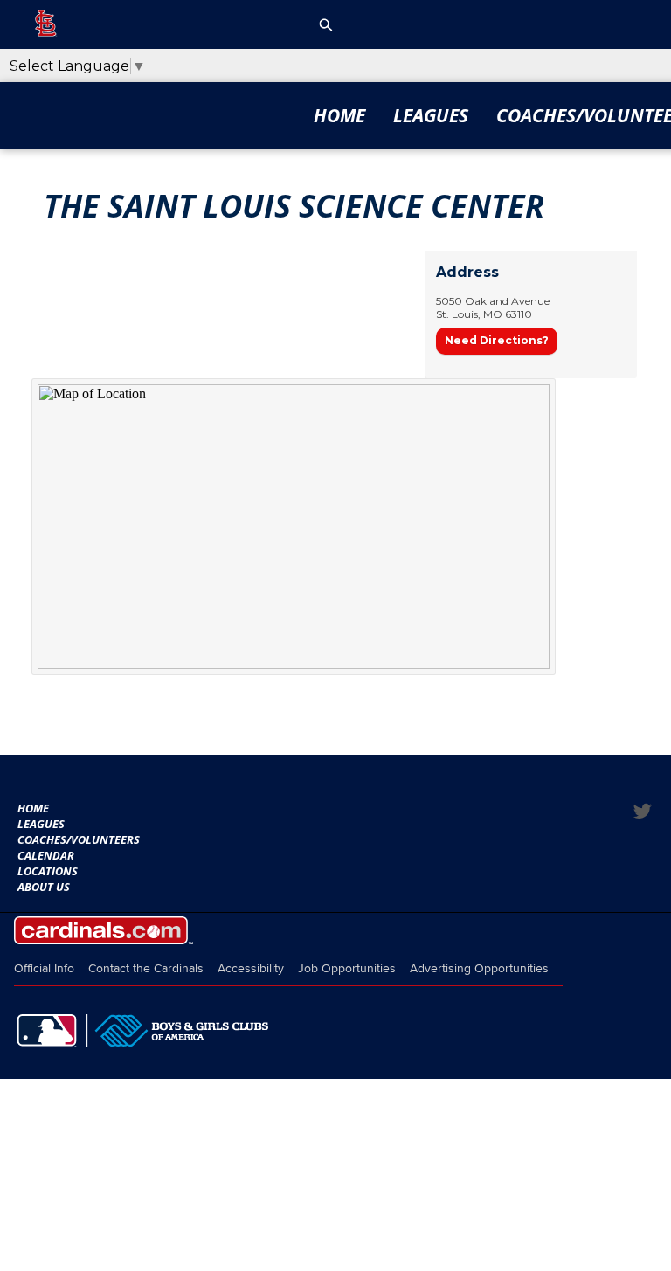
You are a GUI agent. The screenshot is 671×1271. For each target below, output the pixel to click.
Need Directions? (497, 340)
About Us (43, 887)
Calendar (45, 855)
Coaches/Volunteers (78, 839)
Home (339, 115)
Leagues (430, 115)
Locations (47, 871)
